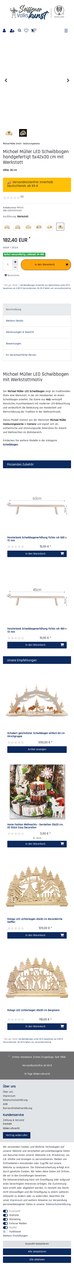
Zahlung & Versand (13, 1120)
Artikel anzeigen (37, 749)
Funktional (15, 1231)
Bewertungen (13, 343)
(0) (22, 196)
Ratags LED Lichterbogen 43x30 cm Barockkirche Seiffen (34, 921)
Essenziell (14, 1211)
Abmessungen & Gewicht (20, 332)
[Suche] (20, 30)
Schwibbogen (10, 444)
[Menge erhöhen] (15, 262)
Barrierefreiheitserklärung (17, 1108)
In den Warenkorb (45, 264)
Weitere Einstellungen (15, 1236)
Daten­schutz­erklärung (15, 1100)
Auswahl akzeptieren (37, 1244)
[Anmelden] (4, 31)
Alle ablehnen (37, 1259)
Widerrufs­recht (11, 1128)
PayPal (13, 1227)
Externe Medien (18, 1223)
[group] (37, 700)
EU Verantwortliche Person (21, 355)
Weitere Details (14, 321)
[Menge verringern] (15, 267)
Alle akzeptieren (37, 1251)
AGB (5, 1104)
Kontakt (7, 1124)
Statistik (14, 1215)
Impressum (9, 1096)
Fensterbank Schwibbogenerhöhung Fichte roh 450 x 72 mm (37, 630)
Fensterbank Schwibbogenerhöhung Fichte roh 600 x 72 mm (37, 539)
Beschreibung (13, 309)
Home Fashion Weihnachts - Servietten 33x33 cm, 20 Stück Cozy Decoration (35, 826)
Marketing (15, 1219)
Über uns (8, 1092)
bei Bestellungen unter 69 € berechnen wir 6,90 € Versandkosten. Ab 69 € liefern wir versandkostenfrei (33, 1041)
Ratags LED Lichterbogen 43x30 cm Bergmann (33, 1010)
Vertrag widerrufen (16, 1135)
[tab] (37, 309)
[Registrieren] (12, 31)
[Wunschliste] (26, 31)
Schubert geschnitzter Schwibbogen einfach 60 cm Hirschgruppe (36, 735)
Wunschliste (13, 275)
